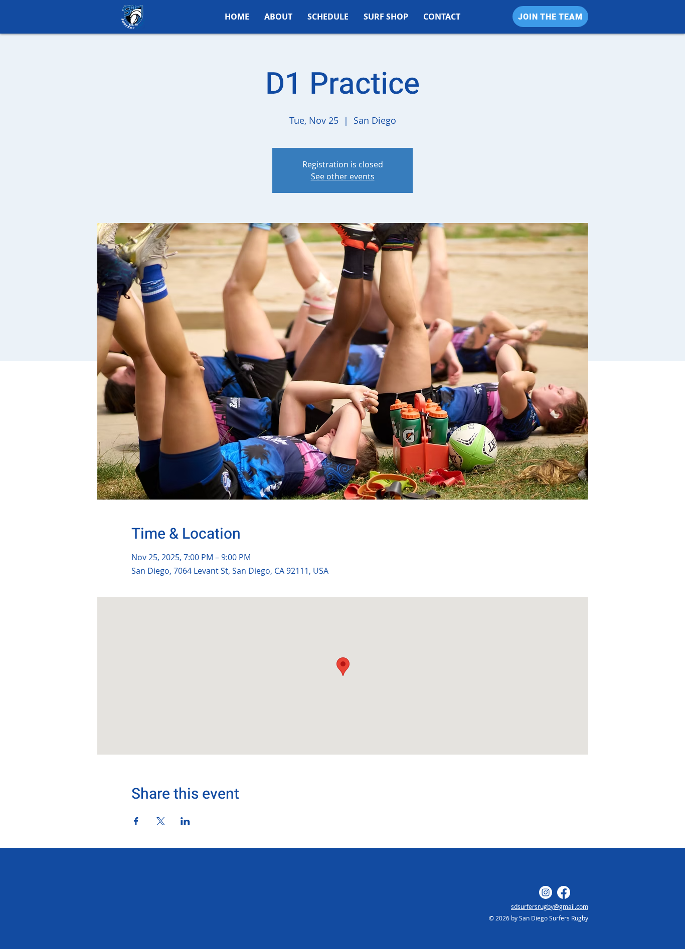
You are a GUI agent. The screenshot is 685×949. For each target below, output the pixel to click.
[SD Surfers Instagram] (545, 892)
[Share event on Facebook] (136, 821)
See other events (343, 176)
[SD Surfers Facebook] (563, 892)
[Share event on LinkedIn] (185, 821)
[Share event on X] (160, 821)
